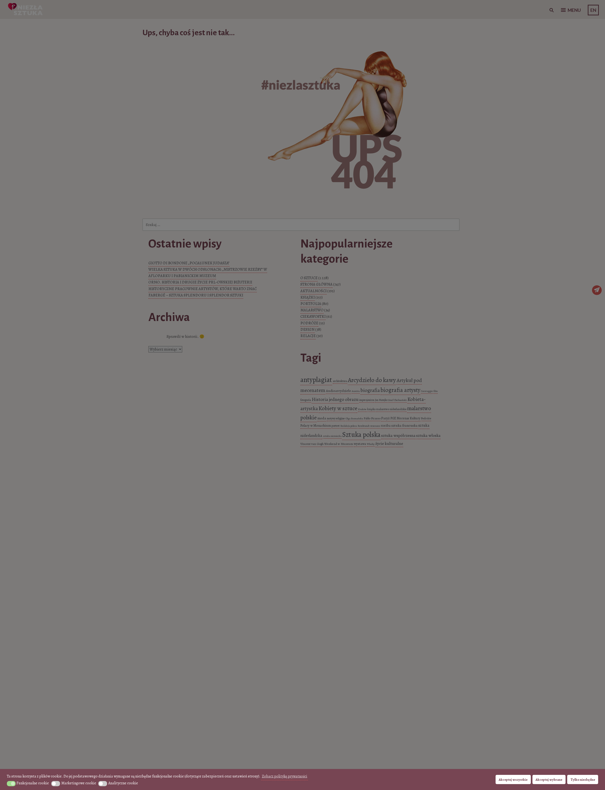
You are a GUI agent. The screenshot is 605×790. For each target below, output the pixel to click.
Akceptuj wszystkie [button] (513, 779)
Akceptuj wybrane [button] (549, 779)
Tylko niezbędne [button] (582, 779)
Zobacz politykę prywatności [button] (284, 776)
